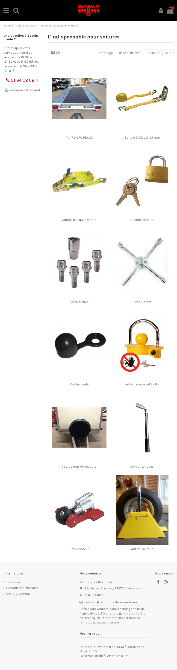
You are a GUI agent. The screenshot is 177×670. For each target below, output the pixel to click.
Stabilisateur (79, 549)
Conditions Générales (22, 588)
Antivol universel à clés (142, 384)
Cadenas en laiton (142, 220)
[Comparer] (79, 132)
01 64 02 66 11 (24, 80)
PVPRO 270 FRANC (79, 138)
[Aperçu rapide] (86, 132)
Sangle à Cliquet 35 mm (142, 138)
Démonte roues (142, 467)
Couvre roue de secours (79, 467)
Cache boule (79, 384)
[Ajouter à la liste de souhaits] (72, 132)
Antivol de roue (142, 549)
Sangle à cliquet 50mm (79, 220)
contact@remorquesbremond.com (110, 602)
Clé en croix (142, 302)
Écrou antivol (79, 302)
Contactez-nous (18, 594)
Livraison (13, 582)
